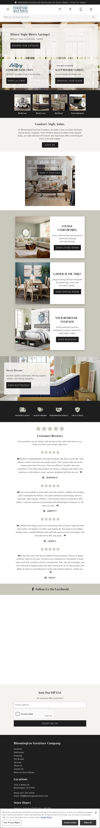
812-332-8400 (27, 792)
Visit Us (50, 145)
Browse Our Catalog (25, 45)
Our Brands (19, 759)
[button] (8, 9)
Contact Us (19, 769)
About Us (18, 765)
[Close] (96, 812)
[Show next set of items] (83, 104)
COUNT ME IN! (50, 723)
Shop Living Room (67, 247)
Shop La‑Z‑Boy (17, 80)
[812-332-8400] (81, 9)
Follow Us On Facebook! (52, 589)
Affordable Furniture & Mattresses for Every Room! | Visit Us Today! (51, 2)
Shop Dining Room (67, 291)
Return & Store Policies (24, 772)
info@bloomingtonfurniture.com (34, 795)
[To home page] (20, 9)
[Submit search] (93, 17)
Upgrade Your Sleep (69, 80)
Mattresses (19, 752)
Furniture (18, 749)
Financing (18, 755)
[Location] (70, 9)
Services (17, 762)
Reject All (88, 823)
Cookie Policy (46, 817)
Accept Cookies (70, 823)
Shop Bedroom (67, 339)
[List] (60, 9)
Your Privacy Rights (12, 823)
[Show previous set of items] (16, 104)
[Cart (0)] (91, 9)
